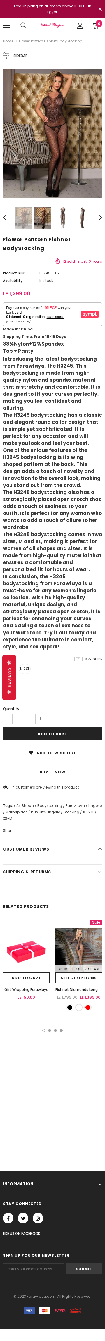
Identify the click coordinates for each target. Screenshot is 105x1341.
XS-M (62, 968)
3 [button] (55, 1030)
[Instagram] (38, 1218)
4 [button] (61, 1030)
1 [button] (43, 1030)
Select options (79, 978)
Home (8, 41)
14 (13, 787)
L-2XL (24, 668)
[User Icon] (80, 26)
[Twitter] (23, 1218)
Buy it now (53, 772)
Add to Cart (26, 978)
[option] (52, 133)
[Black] (69, 1007)
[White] (79, 1007)
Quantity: (11, 708)
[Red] (88, 1007)
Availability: (13, 280)
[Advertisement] (52, 1087)
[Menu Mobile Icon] (6, 25)
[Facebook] (8, 1218)
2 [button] (49, 1030)
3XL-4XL (92, 968)
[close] (100, 10)
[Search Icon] (23, 25)
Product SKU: (14, 273)
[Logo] (52, 25)
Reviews (9, 677)
